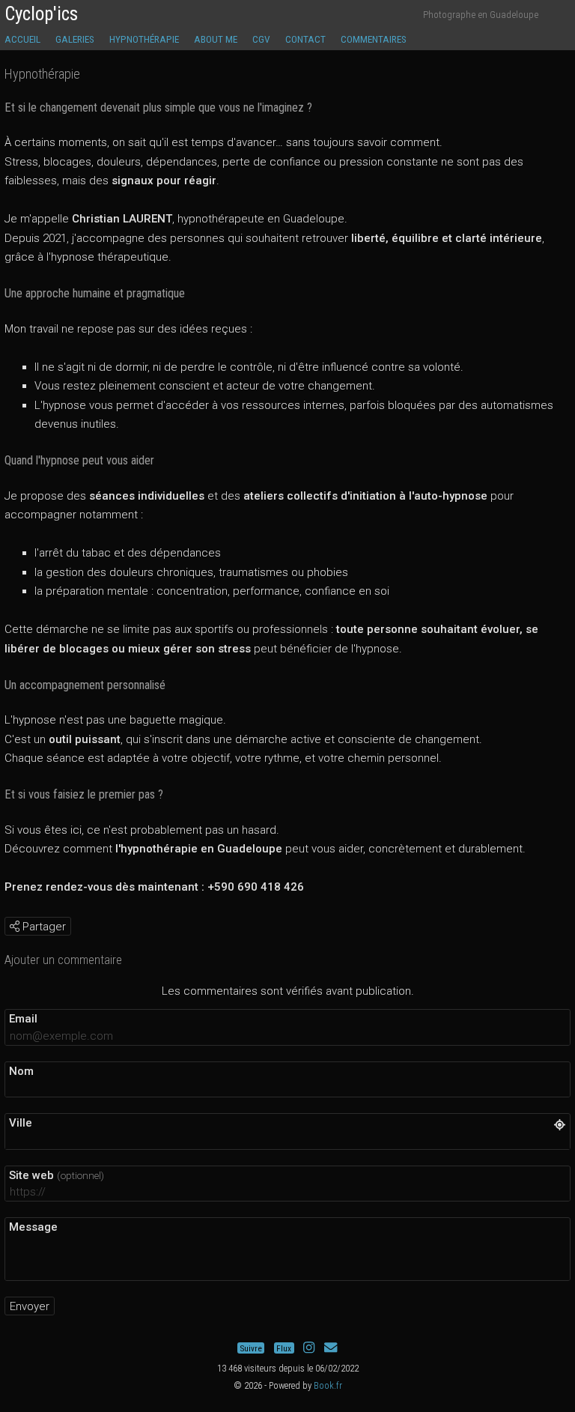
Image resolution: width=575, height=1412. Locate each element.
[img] (14, 926)
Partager (42, 926)
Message (33, 1227)
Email (23, 1018)
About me (215, 39)
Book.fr (328, 1385)
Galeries (74, 39)
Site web (56, 1175)
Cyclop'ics (41, 14)
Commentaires (374, 39)
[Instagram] (308, 1348)
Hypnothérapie (144, 39)
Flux (283, 1348)
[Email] (330, 1348)
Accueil (22, 39)
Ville (20, 1123)
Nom (21, 1071)
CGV (261, 39)
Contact (305, 39)
